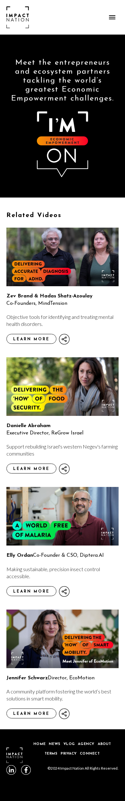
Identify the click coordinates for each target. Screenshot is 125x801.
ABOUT (104, 744)
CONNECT (90, 754)
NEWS (54, 744)
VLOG (69, 744)
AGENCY (86, 744)
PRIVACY (69, 754)
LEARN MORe (31, 339)
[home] (17, 17)
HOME (39, 744)
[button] (112, 17)
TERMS (51, 754)
